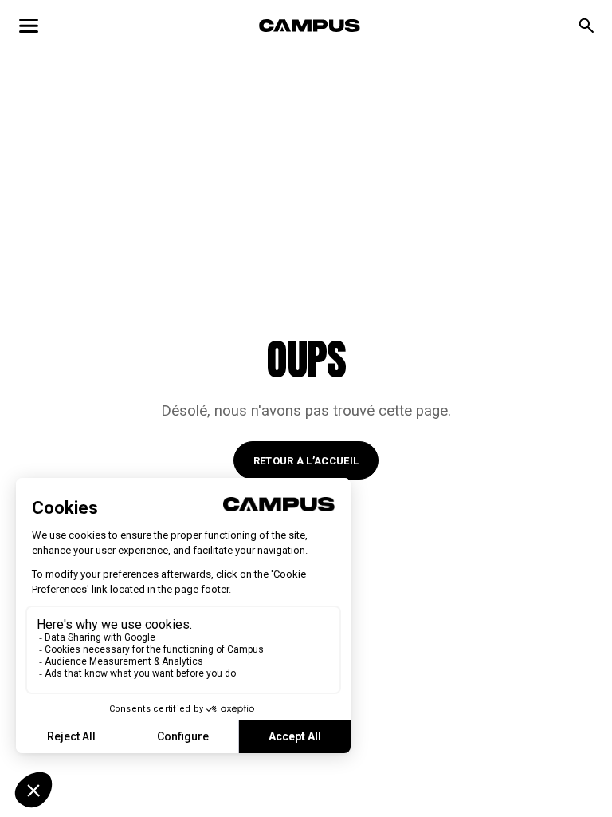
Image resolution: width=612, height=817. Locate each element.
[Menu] (28, 25)
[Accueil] (309, 25)
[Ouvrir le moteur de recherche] (586, 25)
